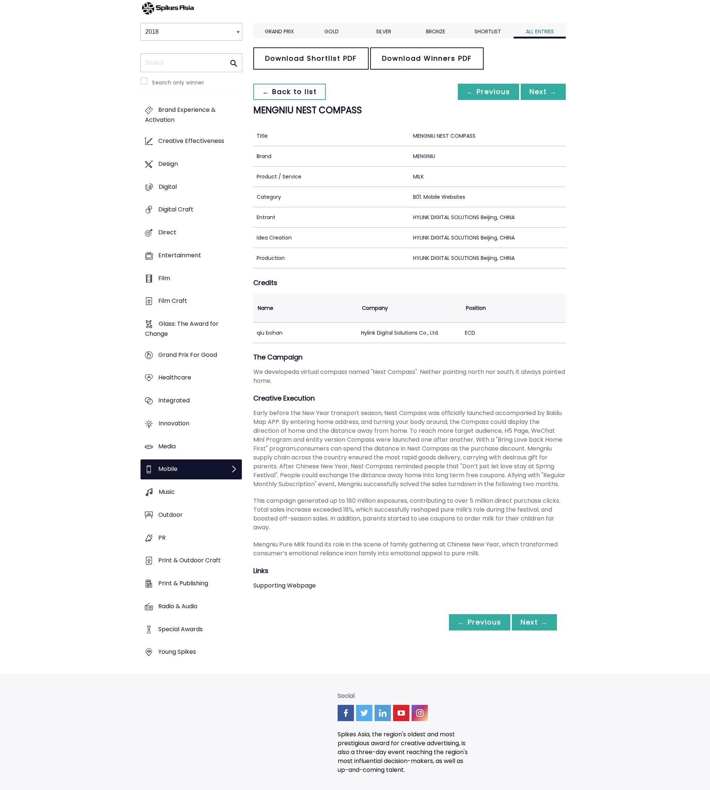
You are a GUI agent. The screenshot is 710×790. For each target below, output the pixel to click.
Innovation (174, 423)
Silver (383, 31)
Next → (543, 91)
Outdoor (170, 515)
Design (168, 164)
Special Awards (180, 629)
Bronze (435, 31)
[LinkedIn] (383, 713)
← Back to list (289, 91)
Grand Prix (279, 31)
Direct (167, 232)
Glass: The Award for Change (182, 328)
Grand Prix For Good (187, 355)
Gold (331, 31)
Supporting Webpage (284, 585)
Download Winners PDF (427, 58)
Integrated (174, 400)
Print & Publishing (183, 583)
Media (167, 446)
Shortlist (487, 31)
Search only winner (178, 82)
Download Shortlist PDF (311, 58)
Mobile (168, 469)
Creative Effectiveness (191, 141)
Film (164, 278)
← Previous (488, 91)
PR (162, 537)
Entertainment (179, 255)
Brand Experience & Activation (180, 115)
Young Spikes (177, 652)
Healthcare (174, 378)
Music (167, 492)
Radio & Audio (177, 606)
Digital (168, 187)
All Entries (540, 31)
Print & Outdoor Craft (189, 560)
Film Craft (172, 301)
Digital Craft (175, 209)
